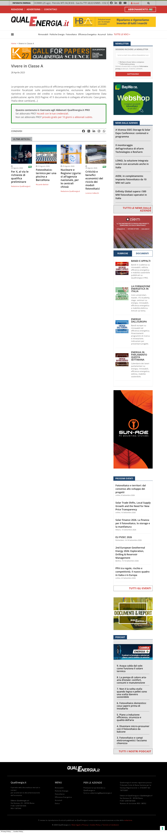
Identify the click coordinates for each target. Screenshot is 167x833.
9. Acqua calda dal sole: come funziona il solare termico (130, 668)
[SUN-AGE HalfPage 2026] (133, 429)
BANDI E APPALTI (141, 261)
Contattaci (50, 9)
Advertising (33, 9)
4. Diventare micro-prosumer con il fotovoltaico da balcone (133, 729)
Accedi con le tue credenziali (52, 113)
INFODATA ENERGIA (22, 3)
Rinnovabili (43, 34)
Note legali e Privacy (80, 825)
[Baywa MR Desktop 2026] (133, 98)
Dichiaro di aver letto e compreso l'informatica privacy (132, 63)
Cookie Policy (95, 825)
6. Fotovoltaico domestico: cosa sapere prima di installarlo (131, 705)
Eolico (110, 34)
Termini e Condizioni (110, 825)
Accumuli (102, 34)
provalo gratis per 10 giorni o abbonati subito (67, 117)
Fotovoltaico (71, 34)
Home (13, 43)
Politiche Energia (57, 34)
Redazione (17, 9)
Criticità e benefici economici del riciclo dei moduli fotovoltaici (94, 180)
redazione (128, 820)
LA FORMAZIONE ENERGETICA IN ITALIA (140, 288)
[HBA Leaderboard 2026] (114, 21)
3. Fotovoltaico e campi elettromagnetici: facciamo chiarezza (132, 740)
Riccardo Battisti (42, 184)
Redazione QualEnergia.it (20, 186)
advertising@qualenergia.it (101, 793)
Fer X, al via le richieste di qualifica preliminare (20, 177)
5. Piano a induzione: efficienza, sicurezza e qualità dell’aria (129, 717)
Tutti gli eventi (140, 588)
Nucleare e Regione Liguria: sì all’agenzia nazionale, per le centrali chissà (71, 178)
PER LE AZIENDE (93, 782)
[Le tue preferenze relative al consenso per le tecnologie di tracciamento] (162, 828)
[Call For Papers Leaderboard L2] (58, 53)
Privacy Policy (6, 831)
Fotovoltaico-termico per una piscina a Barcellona (46, 175)
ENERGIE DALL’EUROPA (139, 320)
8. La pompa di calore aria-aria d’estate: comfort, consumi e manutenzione (132, 680)
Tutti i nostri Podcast (135, 751)
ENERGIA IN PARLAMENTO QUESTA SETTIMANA (139, 356)
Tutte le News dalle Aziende (137, 209)
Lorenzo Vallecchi (92, 193)
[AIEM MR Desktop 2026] (133, 231)
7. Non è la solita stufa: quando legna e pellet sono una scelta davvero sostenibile (132, 692)
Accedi (136, 3)
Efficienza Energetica (87, 34)
